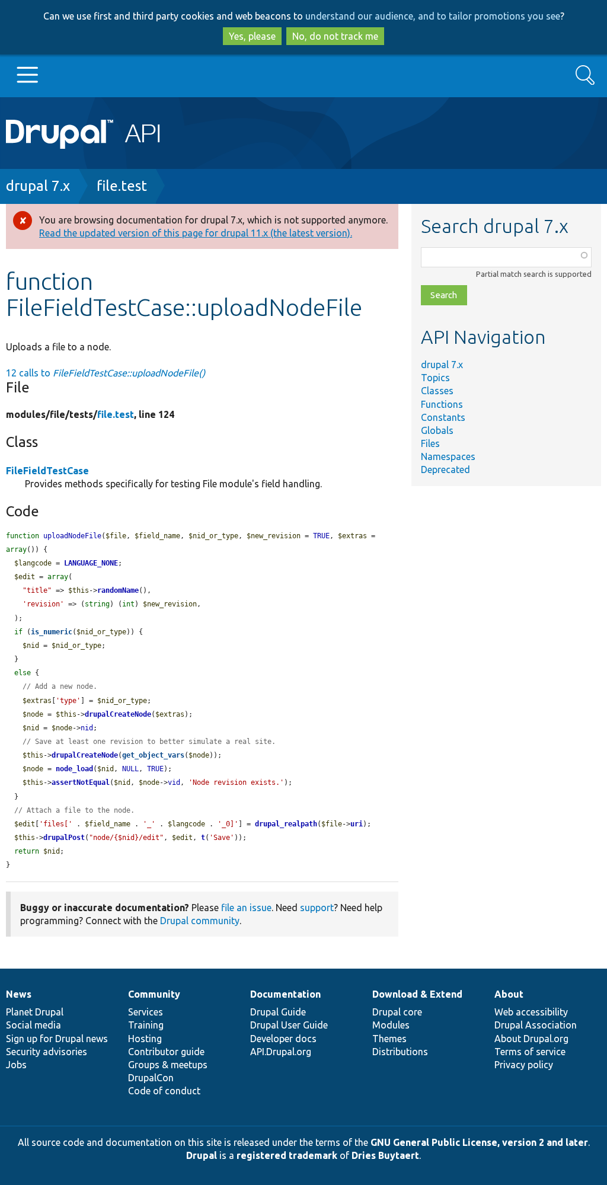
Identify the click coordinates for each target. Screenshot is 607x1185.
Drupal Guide (278, 1012)
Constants (443, 417)
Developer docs (283, 1038)
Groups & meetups (167, 1064)
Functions (442, 404)
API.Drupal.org (280, 1051)
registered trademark (287, 1155)
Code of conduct (164, 1090)
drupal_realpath (286, 824)
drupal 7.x (38, 186)
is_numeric (51, 632)
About (508, 994)
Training (146, 1025)
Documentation (285, 994)
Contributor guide (166, 1051)
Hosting (145, 1038)
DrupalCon (151, 1077)
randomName (118, 590)
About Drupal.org (531, 1038)
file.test (122, 186)
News (18, 994)
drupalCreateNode (118, 714)
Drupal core (397, 1012)
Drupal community (199, 920)
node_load (74, 769)
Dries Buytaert (385, 1155)
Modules (391, 1025)
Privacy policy (523, 1064)
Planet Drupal (34, 1012)
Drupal (201, 1155)
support (317, 907)
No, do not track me (335, 36)
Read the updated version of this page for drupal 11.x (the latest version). (195, 233)
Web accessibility (531, 1012)
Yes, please (252, 36)
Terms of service (530, 1051)
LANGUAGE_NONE (91, 563)
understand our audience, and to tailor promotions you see (432, 16)
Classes (437, 390)
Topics (435, 377)
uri (356, 824)
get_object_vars (153, 755)
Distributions (400, 1051)
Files (430, 443)
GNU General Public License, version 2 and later (479, 1142)
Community (154, 994)
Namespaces (448, 456)
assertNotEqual (81, 782)
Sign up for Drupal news (57, 1038)
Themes (389, 1038)
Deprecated (445, 469)
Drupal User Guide (289, 1025)
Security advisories (46, 1051)
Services (145, 1012)
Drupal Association (535, 1025)
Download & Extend (417, 994)
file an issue (246, 907)
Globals (437, 430)
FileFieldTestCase (47, 470)
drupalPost (64, 837)
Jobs (16, 1064)
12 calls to (105, 373)
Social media (33, 1025)
